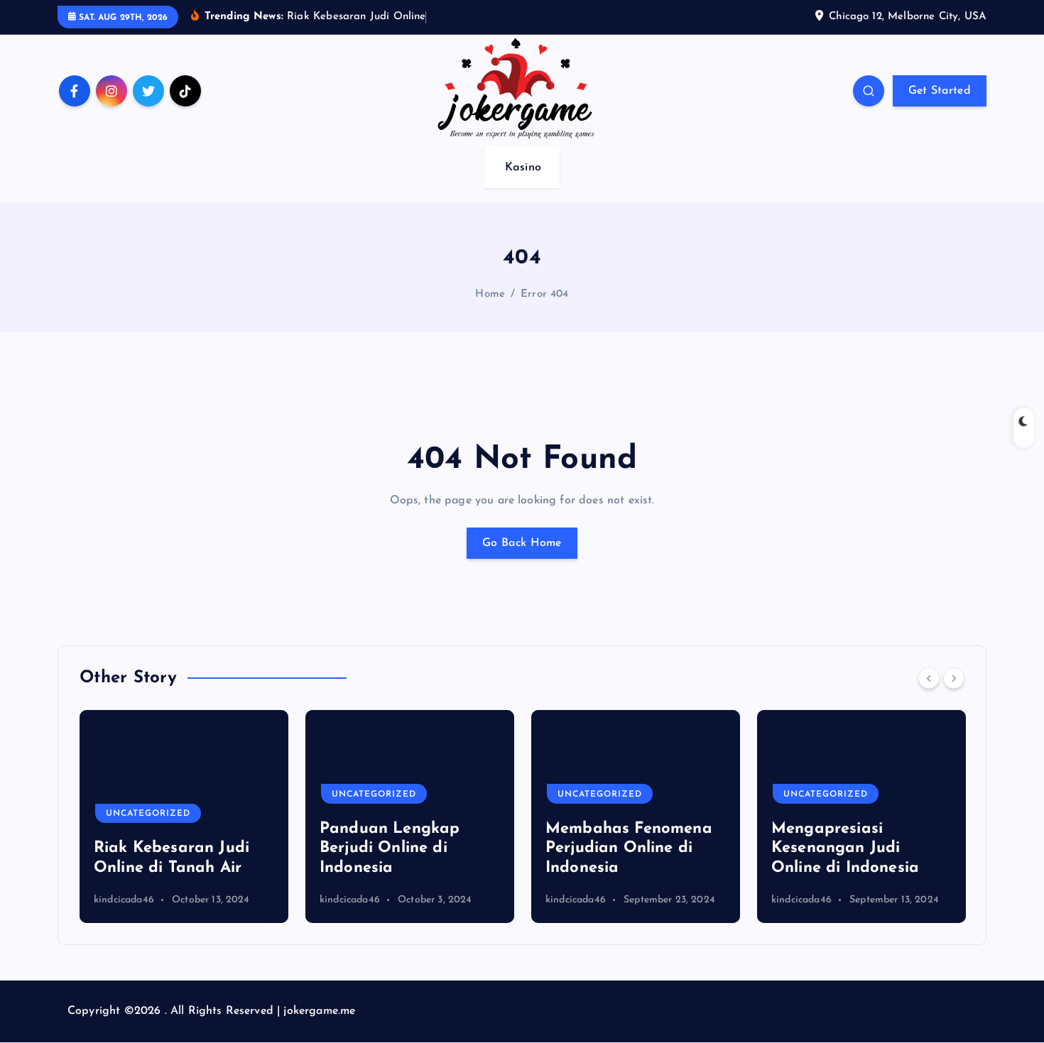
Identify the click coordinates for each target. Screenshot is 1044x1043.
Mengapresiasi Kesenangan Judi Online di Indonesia (845, 848)
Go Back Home (522, 543)
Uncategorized (148, 813)
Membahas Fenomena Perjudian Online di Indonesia (628, 848)
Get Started (939, 91)
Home (490, 294)
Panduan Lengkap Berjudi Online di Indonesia (390, 848)
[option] (184, 816)
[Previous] (929, 678)
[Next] (953, 678)
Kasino (523, 167)
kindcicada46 (124, 900)
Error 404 (544, 294)
